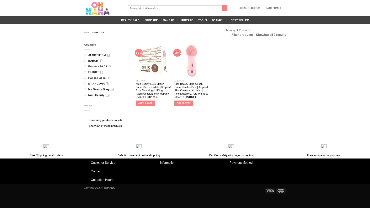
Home (87, 32)
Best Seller (240, 20)
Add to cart (145, 103)
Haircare (186, 20)
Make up (169, 20)
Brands (217, 20)
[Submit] (225, 8)
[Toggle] (87, 163)
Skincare (151, 20)
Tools (202, 20)
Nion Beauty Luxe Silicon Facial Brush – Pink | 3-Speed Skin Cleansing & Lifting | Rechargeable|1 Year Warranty (191, 88)
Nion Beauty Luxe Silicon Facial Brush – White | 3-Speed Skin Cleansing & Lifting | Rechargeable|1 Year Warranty (153, 88)
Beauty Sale (130, 20)
